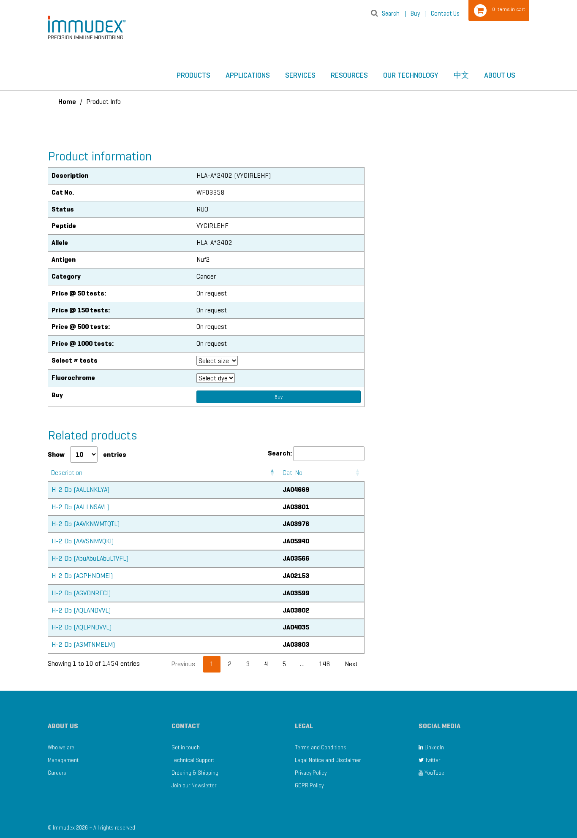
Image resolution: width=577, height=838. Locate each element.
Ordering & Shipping (194, 772)
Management (63, 760)
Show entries (87, 454)
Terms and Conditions (320, 747)
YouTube (433, 772)
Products (193, 75)
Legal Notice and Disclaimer (328, 760)
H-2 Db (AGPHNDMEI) (82, 576)
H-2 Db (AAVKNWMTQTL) (86, 524)
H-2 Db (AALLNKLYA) (80, 489)
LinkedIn (433, 747)
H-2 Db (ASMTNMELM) (83, 644)
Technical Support (192, 760)
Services (300, 75)
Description (66, 473)
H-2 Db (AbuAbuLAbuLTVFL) (90, 558)
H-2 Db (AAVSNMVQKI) (83, 541)
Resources (349, 75)
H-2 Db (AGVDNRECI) (81, 593)
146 (324, 664)
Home (67, 102)
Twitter (432, 760)
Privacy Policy (311, 772)
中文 (461, 75)
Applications (248, 75)
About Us (499, 75)
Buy (419, 13)
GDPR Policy (309, 785)
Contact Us (445, 13)
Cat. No (292, 473)
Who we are (61, 747)
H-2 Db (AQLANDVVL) (81, 610)
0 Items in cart (508, 9)
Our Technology (410, 75)
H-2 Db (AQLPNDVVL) (82, 627)
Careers (57, 772)
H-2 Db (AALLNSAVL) (80, 507)
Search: (280, 453)
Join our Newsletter (193, 785)
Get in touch (185, 747)
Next (351, 664)
